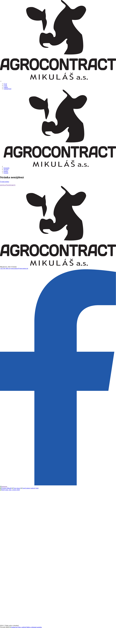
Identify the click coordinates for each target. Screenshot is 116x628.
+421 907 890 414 (5, 268)
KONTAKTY (11, 185)
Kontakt (6, 173)
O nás (5, 85)
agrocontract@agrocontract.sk (19, 268)
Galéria (6, 87)
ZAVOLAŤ (3, 185)
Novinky (6, 169)
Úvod (5, 84)
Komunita (6, 168)
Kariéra (6, 171)
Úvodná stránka (4, 181)
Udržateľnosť (7, 88)
